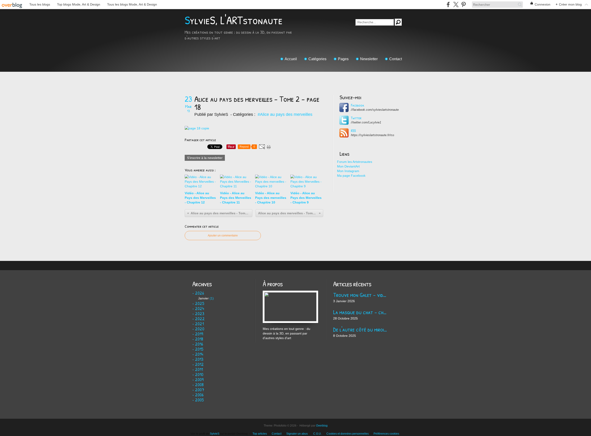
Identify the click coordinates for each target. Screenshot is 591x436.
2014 (199, 354)
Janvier (203, 298)
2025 (199, 303)
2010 (199, 374)
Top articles (260, 433)
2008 (199, 384)
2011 (199, 369)
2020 (199, 329)
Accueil (291, 59)
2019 (199, 334)
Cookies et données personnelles (347, 433)
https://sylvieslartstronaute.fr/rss (372, 135)
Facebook (357, 105)
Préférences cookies (386, 433)
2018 (199, 339)
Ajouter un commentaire (223, 235)
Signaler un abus (297, 433)
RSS (353, 130)
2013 (199, 359)
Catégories (317, 59)
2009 (199, 379)
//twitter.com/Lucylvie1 (366, 122)
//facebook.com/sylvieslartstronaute (375, 109)
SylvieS (214, 433)
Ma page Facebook (351, 175)
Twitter (356, 118)
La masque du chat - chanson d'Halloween (360, 312)
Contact (395, 59)
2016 (199, 344)
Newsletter (369, 59)
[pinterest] (463, 4)
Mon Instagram (348, 171)
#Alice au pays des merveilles (285, 114)
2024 (199, 308)
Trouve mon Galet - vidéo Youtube (360, 295)
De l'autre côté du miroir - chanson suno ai (360, 329)
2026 (199, 293)
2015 (199, 349)
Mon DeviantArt (348, 166)
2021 (199, 323)
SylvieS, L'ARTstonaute (234, 20)
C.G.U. (317, 433)
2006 (199, 394)
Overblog (322, 425)
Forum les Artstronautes (354, 162)
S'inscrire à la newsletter (205, 158)
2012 (199, 364)
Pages (343, 59)
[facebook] (448, 4)
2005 (199, 400)
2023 (199, 313)
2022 (200, 318)
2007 (199, 389)
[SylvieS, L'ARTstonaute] (290, 293)
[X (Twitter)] (456, 4)
